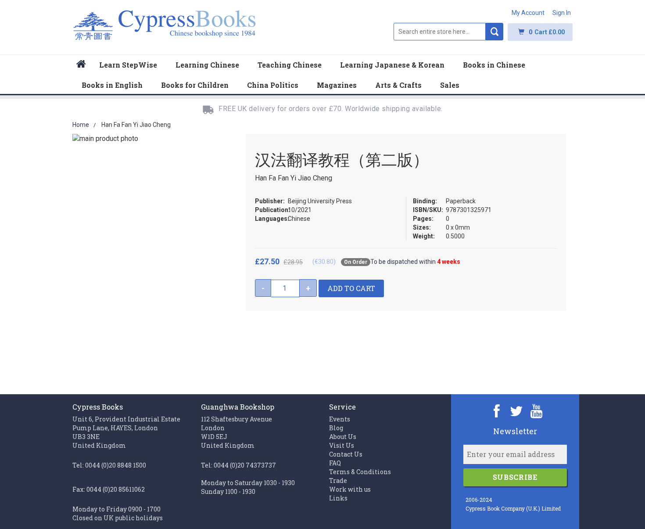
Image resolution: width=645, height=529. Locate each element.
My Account (528, 12)
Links (338, 498)
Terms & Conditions (360, 472)
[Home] (81, 65)
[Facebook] (497, 410)
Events (339, 419)
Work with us (350, 489)
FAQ (335, 463)
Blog (336, 428)
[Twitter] (516, 410)
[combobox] (440, 31)
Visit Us (341, 445)
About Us (342, 436)
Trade (338, 480)
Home (80, 124)
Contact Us (345, 454)
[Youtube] (536, 410)
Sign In (561, 12)
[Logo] (164, 29)
